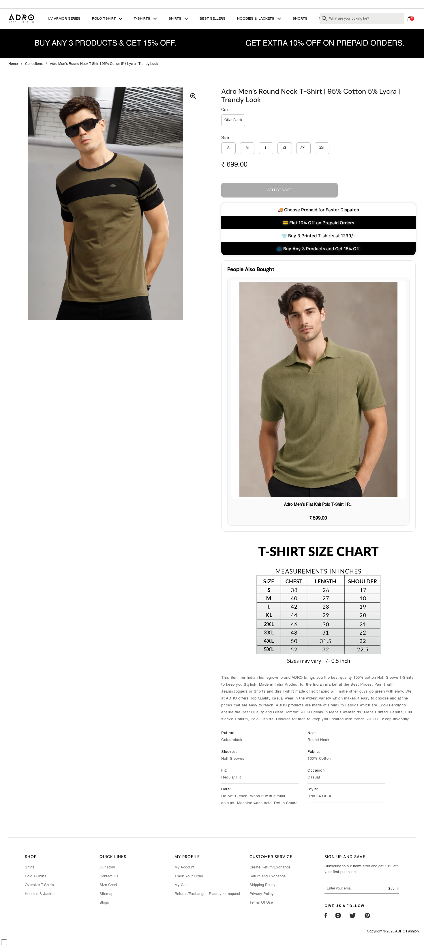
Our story (107, 867)
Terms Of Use (261, 902)
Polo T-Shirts (35, 876)
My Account (184, 867)
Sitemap (106, 894)
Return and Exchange (267, 876)
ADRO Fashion (407, 931)
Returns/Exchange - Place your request (207, 894)
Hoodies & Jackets (41, 894)
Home (13, 64)
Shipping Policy (262, 885)
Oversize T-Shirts (39, 885)
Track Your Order (189, 876)
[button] (411, 19)
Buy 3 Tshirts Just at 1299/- (212, 4)
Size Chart (108, 885)
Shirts (30, 867)
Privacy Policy (261, 894)
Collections (34, 64)
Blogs (104, 902)
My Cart (181, 885)
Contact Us (109, 876)
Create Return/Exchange (269, 867)
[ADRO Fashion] (21, 19)
